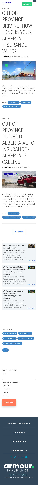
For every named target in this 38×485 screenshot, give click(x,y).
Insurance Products (18, 424)
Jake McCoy (7, 56)
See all (5, 350)
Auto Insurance (13, 102)
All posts (19, 232)
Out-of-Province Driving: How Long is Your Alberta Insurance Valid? (17, 32)
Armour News (18, 451)
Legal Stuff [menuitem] (13, 475)
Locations (18, 433)
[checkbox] (19, 391)
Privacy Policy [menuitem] (22, 475)
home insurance (9, 333)
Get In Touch (18, 442)
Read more (31, 260)
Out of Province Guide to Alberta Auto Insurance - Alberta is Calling (18, 143)
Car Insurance (25, 102)
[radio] (19, 386)
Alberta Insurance (29, 217)
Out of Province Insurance (11, 106)
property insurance (25, 338)
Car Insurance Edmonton (12, 343)
